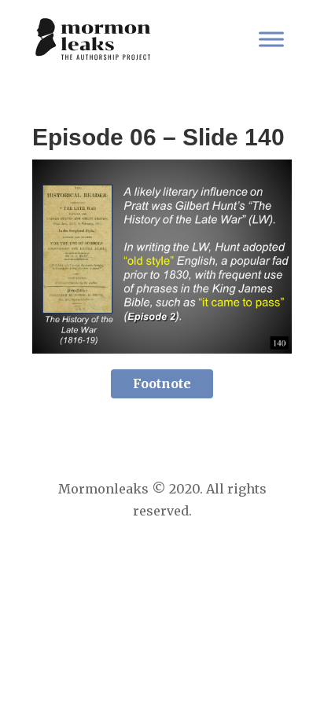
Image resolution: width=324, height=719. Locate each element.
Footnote (162, 383)
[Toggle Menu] (271, 38)
